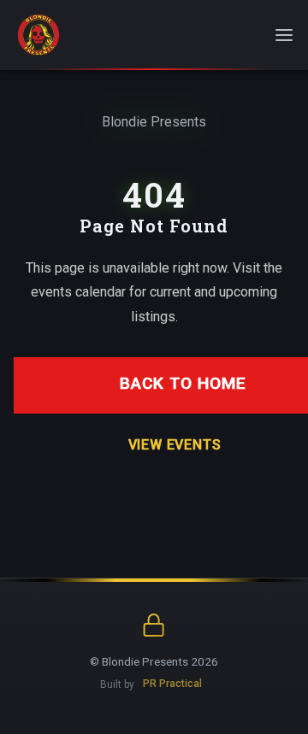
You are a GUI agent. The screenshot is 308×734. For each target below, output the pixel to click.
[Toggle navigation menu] (284, 35)
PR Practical (172, 684)
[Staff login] (154, 626)
